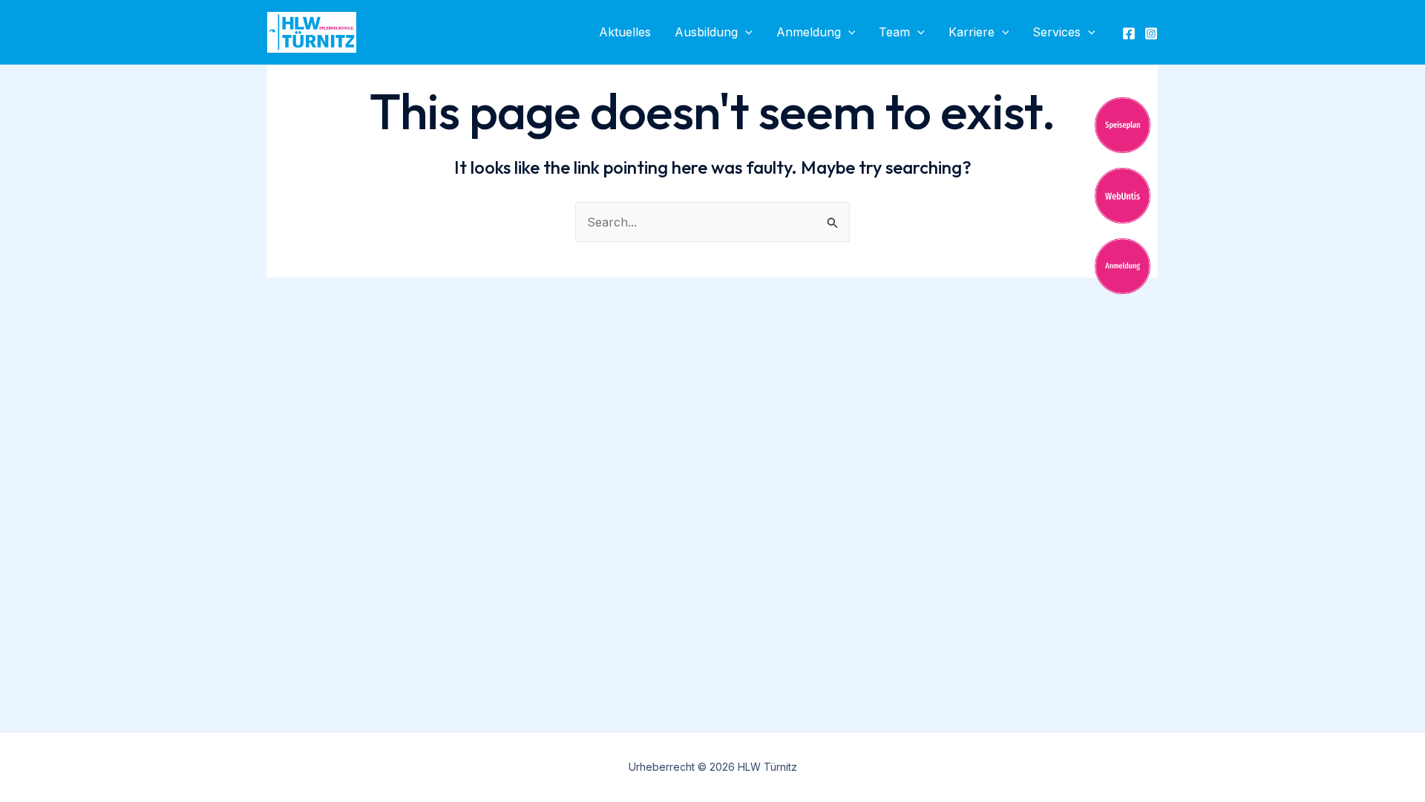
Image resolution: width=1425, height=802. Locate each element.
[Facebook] (1129, 33)
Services (1056, 32)
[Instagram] (1151, 33)
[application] (745, 32)
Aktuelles (625, 32)
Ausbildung (706, 32)
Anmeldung (808, 32)
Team (894, 32)
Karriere (972, 32)
